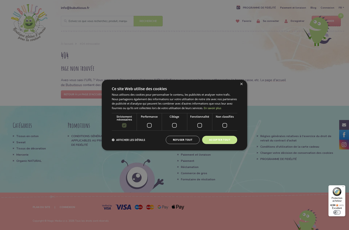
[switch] (337, 212)
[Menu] (343, 187)
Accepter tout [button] (219, 139)
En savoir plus (212, 108)
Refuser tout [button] (182, 139)
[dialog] (174, 115)
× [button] (241, 84)
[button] (128, 140)
